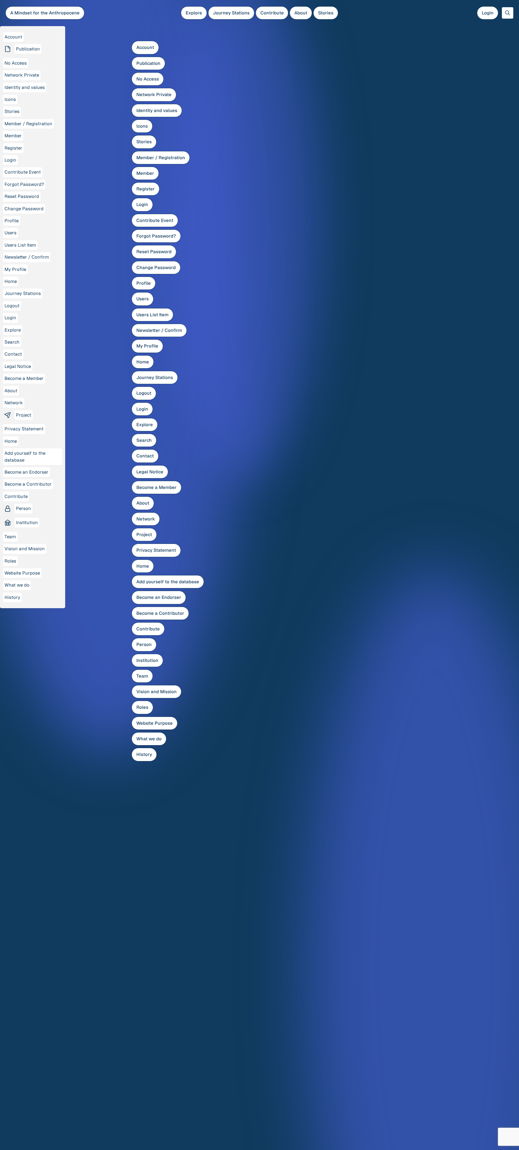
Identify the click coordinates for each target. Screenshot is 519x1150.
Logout (143, 393)
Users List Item (152, 314)
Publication (148, 63)
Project (144, 534)
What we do (149, 739)
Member (145, 173)
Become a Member (156, 487)
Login (487, 13)
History (144, 754)
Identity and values (156, 110)
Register (145, 189)
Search (144, 440)
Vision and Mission (156, 691)
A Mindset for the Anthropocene (45, 13)
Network (145, 519)
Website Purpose (154, 723)
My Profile (147, 346)
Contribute (272, 13)
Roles (142, 707)
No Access (147, 79)
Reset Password (153, 251)
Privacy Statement (156, 550)
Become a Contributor (160, 613)
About (300, 13)
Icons (142, 126)
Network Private (153, 94)
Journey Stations (231, 13)
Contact (145, 456)
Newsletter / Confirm (159, 330)
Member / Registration (160, 157)
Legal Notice (149, 472)
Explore (194, 13)
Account (145, 47)
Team (142, 676)
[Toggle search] (508, 13)
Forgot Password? (156, 236)
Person (144, 644)
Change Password (156, 267)
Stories (325, 13)
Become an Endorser (158, 597)
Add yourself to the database (167, 581)
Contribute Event (154, 220)
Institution (147, 660)
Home (142, 362)
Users (142, 299)
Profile (143, 283)
